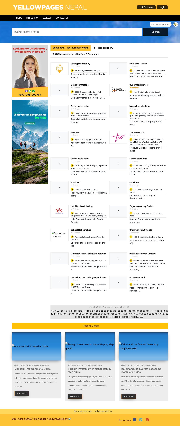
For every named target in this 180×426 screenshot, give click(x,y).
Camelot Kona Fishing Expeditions (88, 253)
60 (91, 314)
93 (87, 317)
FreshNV (75, 132)
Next (137, 317)
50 (64, 314)
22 (102, 311)
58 (86, 314)
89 (76, 317)
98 (101, 317)
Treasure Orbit (137, 132)
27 (116, 311)
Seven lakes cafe (80, 106)
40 (152, 311)
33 (132, 311)
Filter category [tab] (104, 47)
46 (52, 314)
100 (107, 317)
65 (105, 314)
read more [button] (21, 393)
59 (88, 314)
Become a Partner (83, 411)
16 (88, 311)
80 (145, 314)
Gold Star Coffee (139, 63)
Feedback (46, 17)
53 (71, 314)
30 (125, 311)
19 (94, 311)
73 (126, 314)
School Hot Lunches (81, 229)
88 (167, 314)
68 (113, 314)
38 (147, 311)
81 (147, 314)
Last (141, 317)
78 (140, 314)
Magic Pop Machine (140, 106)
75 (132, 314)
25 (111, 311)
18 (92, 311)
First (52, 311)
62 (96, 314)
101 (110, 317)
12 (79, 311)
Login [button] (162, 7)
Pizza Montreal (137, 277)
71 (121, 314)
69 (116, 314)
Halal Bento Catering (82, 206)
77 (137, 314)
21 (100, 311)
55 (77, 314)
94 (90, 317)
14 (83, 311)
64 (102, 314)
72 (123, 314)
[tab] (70, 48)
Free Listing (32, 17)
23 (105, 311)
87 (164, 314)
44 (163, 311)
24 (108, 311)
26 (113, 311)
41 (155, 311)
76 (134, 314)
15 (86, 311)
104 (120, 317)
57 (83, 314)
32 (130, 311)
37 (144, 311)
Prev (57, 311)
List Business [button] (146, 7)
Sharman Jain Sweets (141, 229)
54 (74, 314)
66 (108, 314)
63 (99, 314)
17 (90, 311)
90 (79, 317)
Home (19, 17)
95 (93, 317)
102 (113, 317)
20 (97, 311)
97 (98, 317)
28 (119, 311)
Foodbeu (75, 182)
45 (167, 311)
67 (110, 314)
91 (82, 317)
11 (76, 311)
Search (156, 31)
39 (149, 311)
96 (95, 317)
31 (127, 311)
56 (80, 314)
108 (133, 317)
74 (129, 314)
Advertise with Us (103, 411)
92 (84, 317)
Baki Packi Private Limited (143, 253)
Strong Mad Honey (80, 63)
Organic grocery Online (141, 206)
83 (153, 314)
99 (104, 317)
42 (158, 311)
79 (142, 314)
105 (123, 317)
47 (55, 314)
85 (159, 314)
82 (150, 314)
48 (57, 314)
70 (119, 314)
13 (81, 311)
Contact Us (62, 17)
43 (160, 311)
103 (116, 317)
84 (156, 314)
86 (161, 314)
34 (135, 311)
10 (75, 311)
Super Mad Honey (139, 84)
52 (69, 314)
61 (94, 314)
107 (130, 317)
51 (66, 314)
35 (138, 311)
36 (141, 311)
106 (126, 317)
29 (122, 311)
